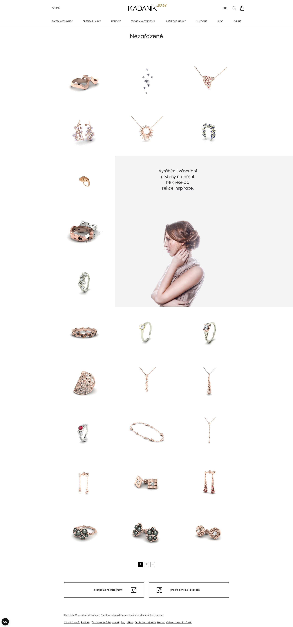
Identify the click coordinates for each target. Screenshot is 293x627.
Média (130, 623)
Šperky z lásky (92, 22)
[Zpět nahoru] (286, 620)
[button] (242, 8)
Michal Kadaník (72, 623)
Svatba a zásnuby (62, 22)
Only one (201, 22)
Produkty (85, 623)
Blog (220, 22)
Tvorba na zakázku (143, 22)
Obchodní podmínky (145, 623)
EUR (225, 8)
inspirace (184, 188)
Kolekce (116, 22)
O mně (237, 22)
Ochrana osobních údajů (179, 623)
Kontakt (56, 8)
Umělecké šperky (175, 22)
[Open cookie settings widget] (5, 621)
